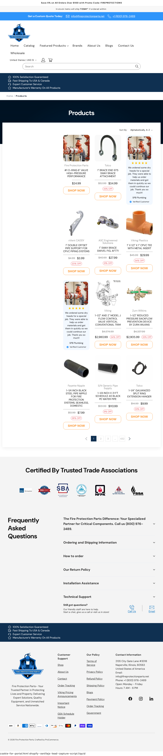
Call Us (132, 611)
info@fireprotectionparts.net (87, 16)
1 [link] (93, 438)
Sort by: (123, 129)
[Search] (136, 66)
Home (10, 95)
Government (94, 713)
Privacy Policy (95, 671)
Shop (61, 665)
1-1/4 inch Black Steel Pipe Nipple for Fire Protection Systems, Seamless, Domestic (76, 398)
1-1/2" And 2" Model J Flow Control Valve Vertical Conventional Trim (108, 320)
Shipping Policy (95, 685)
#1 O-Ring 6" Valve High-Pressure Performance (76, 173)
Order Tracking (66, 685)
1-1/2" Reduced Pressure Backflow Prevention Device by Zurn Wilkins (139, 320)
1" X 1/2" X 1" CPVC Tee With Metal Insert (139, 247)
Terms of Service (92, 663)
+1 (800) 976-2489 (124, 16)
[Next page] (129, 438)
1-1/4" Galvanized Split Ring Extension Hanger (139, 393)
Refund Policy (95, 678)
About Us (63, 671)
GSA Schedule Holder (66, 715)
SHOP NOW (76, 190)
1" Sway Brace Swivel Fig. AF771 (108, 249)
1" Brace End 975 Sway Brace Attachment (107, 173)
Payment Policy (96, 699)
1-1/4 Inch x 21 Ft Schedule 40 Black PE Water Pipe (108, 396)
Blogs (90, 692)
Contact (62, 678)
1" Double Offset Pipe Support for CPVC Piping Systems (76, 248)
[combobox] (81, 66)
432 (122, 438)
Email (152, 611)
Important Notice (63, 705)
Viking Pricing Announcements (67, 694)
